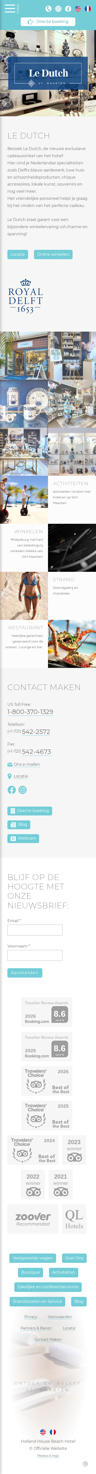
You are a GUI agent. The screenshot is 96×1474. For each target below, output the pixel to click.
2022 (33, 1176)
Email (14, 920)
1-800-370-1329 (30, 711)
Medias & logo (48, 1455)
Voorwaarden (60, 1317)
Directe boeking (52, 21)
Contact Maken (48, 1339)
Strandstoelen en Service (37, 1301)
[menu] (10, 9)
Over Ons (74, 1258)
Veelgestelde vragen (33, 1258)
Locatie (18, 254)
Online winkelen (53, 254)
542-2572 (36, 731)
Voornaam (18, 946)
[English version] (78, 8)
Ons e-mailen (27, 764)
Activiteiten (63, 1272)
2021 (60, 1176)
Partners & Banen (36, 1328)
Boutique (30, 1272)
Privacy (30, 1317)
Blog (22, 824)
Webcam (26, 838)
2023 (74, 1142)
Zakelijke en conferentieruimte (48, 1287)
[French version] (88, 8)
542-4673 (36, 751)
